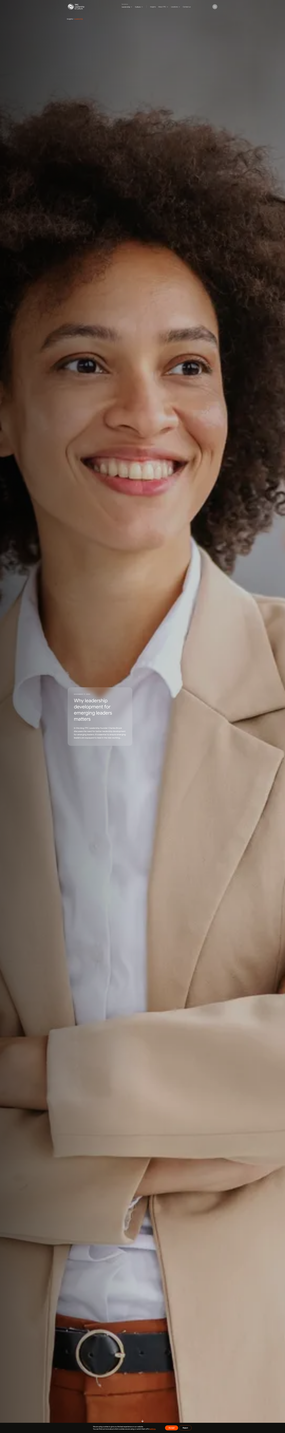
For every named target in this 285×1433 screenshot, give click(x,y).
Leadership (78, 19)
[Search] (214, 6)
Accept (172, 1428)
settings (153, 1429)
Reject (185, 1428)
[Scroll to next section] (142, 1421)
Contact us (187, 7)
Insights (153, 7)
